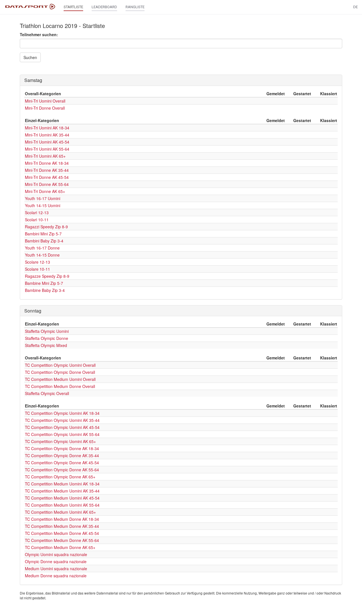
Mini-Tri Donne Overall (45, 108)
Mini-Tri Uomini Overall (45, 101)
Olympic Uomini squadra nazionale (56, 554)
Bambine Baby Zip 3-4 (45, 290)
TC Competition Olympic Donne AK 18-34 (62, 448)
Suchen (30, 57)
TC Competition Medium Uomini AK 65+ (60, 512)
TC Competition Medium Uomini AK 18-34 (62, 484)
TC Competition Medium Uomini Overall (60, 379)
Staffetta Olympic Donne (46, 338)
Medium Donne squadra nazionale (56, 575)
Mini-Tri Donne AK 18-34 (47, 163)
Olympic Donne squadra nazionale (56, 561)
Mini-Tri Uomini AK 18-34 (47, 128)
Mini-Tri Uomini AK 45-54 (47, 142)
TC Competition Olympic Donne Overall (60, 372)
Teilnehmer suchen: (39, 34)
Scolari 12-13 (37, 212)
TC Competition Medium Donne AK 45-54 (62, 533)
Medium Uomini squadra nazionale (56, 568)
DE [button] (355, 7)
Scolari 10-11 (37, 219)
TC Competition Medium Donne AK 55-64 (62, 540)
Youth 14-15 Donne (42, 255)
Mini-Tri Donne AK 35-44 (47, 170)
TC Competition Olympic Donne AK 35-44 (62, 455)
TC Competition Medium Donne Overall (60, 386)
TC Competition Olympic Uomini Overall (60, 365)
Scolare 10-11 (37, 269)
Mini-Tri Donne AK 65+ (45, 191)
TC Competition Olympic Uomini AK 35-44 (62, 420)
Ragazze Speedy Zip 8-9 (47, 276)
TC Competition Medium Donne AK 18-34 (62, 519)
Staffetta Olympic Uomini (47, 331)
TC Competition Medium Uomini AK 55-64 (62, 505)
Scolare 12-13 (37, 262)
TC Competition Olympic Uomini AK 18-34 (62, 413)
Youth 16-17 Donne (42, 248)
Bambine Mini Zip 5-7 (44, 283)
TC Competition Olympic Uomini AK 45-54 (62, 427)
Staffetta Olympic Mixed (46, 345)
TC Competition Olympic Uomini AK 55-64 (62, 434)
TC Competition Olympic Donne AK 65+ (60, 477)
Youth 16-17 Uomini (42, 198)
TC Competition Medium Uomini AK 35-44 (62, 491)
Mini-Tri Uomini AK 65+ (45, 156)
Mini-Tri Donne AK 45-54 (47, 177)
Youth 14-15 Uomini (42, 205)
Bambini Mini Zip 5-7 (43, 234)
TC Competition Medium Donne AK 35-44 (62, 526)
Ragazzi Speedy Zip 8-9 (46, 226)
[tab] (181, 80)
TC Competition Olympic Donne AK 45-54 (62, 462)
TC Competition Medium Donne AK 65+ (60, 547)
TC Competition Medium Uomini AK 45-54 (62, 498)
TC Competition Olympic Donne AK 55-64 (62, 469)
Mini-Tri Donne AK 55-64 (47, 184)
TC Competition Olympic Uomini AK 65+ (60, 441)
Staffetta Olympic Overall (47, 393)
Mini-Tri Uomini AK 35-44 (47, 135)
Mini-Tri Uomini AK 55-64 (47, 149)
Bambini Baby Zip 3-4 (44, 241)
